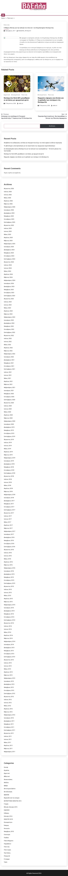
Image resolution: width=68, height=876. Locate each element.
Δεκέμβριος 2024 (9, 250)
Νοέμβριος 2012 (9, 687)
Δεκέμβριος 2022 (9, 323)
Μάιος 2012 (7, 706)
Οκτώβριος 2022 (9, 329)
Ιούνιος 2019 (8, 445)
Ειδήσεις (6, 813)
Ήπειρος (6, 825)
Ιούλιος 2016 (8, 553)
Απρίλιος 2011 (8, 745)
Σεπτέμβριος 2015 (9, 583)
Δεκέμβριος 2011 (9, 721)
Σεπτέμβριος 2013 (9, 657)
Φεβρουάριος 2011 (9, 751)
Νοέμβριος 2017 (9, 504)
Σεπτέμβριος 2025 (9, 222)
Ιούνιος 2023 (8, 305)
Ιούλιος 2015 (8, 589)
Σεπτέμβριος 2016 (9, 546)
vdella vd (20, 103)
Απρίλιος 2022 (8, 348)
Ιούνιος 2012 (8, 702)
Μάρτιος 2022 (8, 351)
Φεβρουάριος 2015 (9, 605)
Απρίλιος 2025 (8, 237)
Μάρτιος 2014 (8, 638)
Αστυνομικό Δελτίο (9, 788)
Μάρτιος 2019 (8, 455)
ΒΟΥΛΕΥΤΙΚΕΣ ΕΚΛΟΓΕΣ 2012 (12, 801)
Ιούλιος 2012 (8, 699)
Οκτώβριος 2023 (9, 292)
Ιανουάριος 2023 (9, 320)
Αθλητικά (7, 776)
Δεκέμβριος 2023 (9, 286)
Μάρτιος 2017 (8, 528)
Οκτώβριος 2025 (9, 219)
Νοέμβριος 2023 (9, 289)
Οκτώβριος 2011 (9, 727)
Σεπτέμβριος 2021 (9, 369)
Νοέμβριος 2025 (9, 216)
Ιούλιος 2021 (8, 372)
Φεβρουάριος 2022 (9, 354)
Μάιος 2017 (7, 522)
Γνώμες (6, 804)
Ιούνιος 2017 (8, 519)
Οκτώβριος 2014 (9, 617)
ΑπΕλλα (6, 782)
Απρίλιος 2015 (8, 598)
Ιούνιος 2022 (8, 341)
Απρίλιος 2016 (8, 562)
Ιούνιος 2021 (8, 375)
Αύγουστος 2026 (9, 188)
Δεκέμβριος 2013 (9, 647)
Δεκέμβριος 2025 (9, 213)
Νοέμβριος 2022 (9, 326)
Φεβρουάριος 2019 (9, 458)
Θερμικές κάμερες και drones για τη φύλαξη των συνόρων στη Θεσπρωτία (51, 100)
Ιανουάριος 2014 (9, 644)
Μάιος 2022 (7, 344)
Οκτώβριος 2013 (9, 653)
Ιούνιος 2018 (8, 482)
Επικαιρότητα (15, 94)
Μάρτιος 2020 (8, 418)
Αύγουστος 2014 (9, 623)
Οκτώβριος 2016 (9, 543)
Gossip (6, 767)
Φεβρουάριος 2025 (9, 243)
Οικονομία (7, 834)
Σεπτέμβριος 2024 (9, 259)
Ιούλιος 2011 (8, 736)
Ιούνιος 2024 (8, 268)
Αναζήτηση (52, 126)
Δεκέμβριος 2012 (9, 684)
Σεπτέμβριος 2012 (9, 693)
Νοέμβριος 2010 (9, 831)
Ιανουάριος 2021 (9, 390)
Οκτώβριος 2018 (9, 470)
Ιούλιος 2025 (8, 228)
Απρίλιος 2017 (8, 525)
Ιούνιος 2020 (8, 409)
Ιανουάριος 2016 (9, 571)
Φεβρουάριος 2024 (9, 280)
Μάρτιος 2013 (8, 675)
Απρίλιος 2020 (8, 415)
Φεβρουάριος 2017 (9, 531)
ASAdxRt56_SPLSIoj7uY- (24, 30)
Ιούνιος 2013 (8, 666)
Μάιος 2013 (7, 669)
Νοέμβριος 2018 (9, 467)
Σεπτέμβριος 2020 (9, 399)
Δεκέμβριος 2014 (9, 611)
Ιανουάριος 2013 (9, 681)
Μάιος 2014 (7, 632)
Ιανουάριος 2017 (9, 534)
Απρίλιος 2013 (8, 672)
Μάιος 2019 (7, 448)
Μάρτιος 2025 (8, 240)
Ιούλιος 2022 (8, 338)
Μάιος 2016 (7, 559)
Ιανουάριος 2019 (9, 461)
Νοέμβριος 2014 (9, 614)
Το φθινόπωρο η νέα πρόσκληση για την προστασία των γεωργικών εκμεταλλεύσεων (29, 146)
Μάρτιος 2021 (8, 384)
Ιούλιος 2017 (8, 516)
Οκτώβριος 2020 (9, 397)
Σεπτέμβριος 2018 (9, 473)
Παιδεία (6, 837)
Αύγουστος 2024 (9, 262)
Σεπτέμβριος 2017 (9, 510)
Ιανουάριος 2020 (9, 424)
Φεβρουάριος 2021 (9, 387)
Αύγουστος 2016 (9, 549)
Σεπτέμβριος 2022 (9, 332)
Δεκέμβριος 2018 (9, 464)
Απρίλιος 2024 (8, 274)
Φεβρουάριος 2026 (9, 207)
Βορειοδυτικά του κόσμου (11, 798)
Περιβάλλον (7, 844)
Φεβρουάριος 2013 (9, 678)
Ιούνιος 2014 (8, 629)
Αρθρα (6, 785)
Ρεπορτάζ (7, 856)
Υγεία (5, 862)
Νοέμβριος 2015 (9, 577)
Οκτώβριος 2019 (9, 433)
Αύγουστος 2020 (9, 403)
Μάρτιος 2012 (8, 712)
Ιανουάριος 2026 (9, 210)
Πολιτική (6, 25)
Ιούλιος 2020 (8, 406)
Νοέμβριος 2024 (9, 253)
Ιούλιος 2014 (8, 626)
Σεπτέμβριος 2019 (9, 436)
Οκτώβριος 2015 (9, 580)
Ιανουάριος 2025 (9, 246)
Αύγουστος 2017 (9, 513)
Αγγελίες (6, 770)
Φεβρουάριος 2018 (9, 494)
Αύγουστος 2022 (9, 335)
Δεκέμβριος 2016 (9, 537)
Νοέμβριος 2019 (9, 430)
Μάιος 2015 (7, 595)
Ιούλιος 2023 (8, 302)
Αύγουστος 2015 (9, 586)
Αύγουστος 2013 (9, 660)
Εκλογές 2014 (8, 816)
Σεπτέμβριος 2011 (9, 730)
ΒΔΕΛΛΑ (6, 795)
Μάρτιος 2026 (8, 204)
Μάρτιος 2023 (8, 314)
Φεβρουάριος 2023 (9, 317)
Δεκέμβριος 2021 (9, 360)
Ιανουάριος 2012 (9, 718)
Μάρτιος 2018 (8, 491)
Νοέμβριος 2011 (9, 724)
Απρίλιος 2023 (8, 311)
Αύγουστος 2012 (9, 696)
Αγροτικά (7, 94)
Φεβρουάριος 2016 (9, 568)
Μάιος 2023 (7, 308)
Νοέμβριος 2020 (9, 393)
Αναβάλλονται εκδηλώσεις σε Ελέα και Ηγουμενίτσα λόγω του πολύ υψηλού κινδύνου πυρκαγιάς (33, 143)
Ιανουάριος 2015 (9, 608)
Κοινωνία (6, 828)
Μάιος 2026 (7, 198)
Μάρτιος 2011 (8, 748)
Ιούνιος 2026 (8, 195)
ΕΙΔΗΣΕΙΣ (7, 810)
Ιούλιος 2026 (8, 191)
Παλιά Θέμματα (8, 840)
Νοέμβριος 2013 (9, 650)
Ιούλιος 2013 (8, 663)
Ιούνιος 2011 (8, 739)
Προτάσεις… (7, 853)
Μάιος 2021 (7, 378)
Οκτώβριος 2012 (9, 690)
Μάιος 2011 (7, 742)
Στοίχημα (6, 859)
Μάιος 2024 (7, 271)
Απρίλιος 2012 (8, 709)
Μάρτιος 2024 (8, 277)
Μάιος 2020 (7, 412)
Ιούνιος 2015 (8, 592)
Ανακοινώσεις (8, 779)
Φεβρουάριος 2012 (9, 715)
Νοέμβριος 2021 (9, 363)
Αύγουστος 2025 (9, 225)
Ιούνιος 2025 (8, 231)
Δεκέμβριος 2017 (9, 501)
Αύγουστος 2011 (9, 733)
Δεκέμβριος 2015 (9, 574)
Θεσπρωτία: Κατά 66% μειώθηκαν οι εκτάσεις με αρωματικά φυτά (17, 99)
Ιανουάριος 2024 (9, 283)
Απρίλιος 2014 (8, 635)
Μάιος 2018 (7, 485)
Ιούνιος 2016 (8, 556)
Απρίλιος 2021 (8, 381)
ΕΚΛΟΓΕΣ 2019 (8, 819)
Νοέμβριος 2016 (9, 540)
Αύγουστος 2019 (9, 439)
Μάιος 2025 (7, 234)
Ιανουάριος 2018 (9, 497)
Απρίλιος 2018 (8, 488)
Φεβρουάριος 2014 (9, 641)
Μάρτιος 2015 (8, 601)
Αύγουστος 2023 (9, 299)
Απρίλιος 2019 (8, 452)
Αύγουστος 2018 (9, 476)
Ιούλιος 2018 (8, 479)
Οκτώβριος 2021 (9, 366)
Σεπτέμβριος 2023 (9, 295)
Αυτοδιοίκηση (8, 792)
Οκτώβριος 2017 (9, 507)
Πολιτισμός (7, 850)
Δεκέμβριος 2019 (9, 427)
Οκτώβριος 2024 (9, 256)
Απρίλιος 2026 (8, 201)
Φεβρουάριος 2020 (9, 421)
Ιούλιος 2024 (8, 265)
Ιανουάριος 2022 (9, 357)
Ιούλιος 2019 (8, 442)
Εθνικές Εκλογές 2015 (10, 807)
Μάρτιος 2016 (8, 565)
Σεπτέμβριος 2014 (9, 620)
